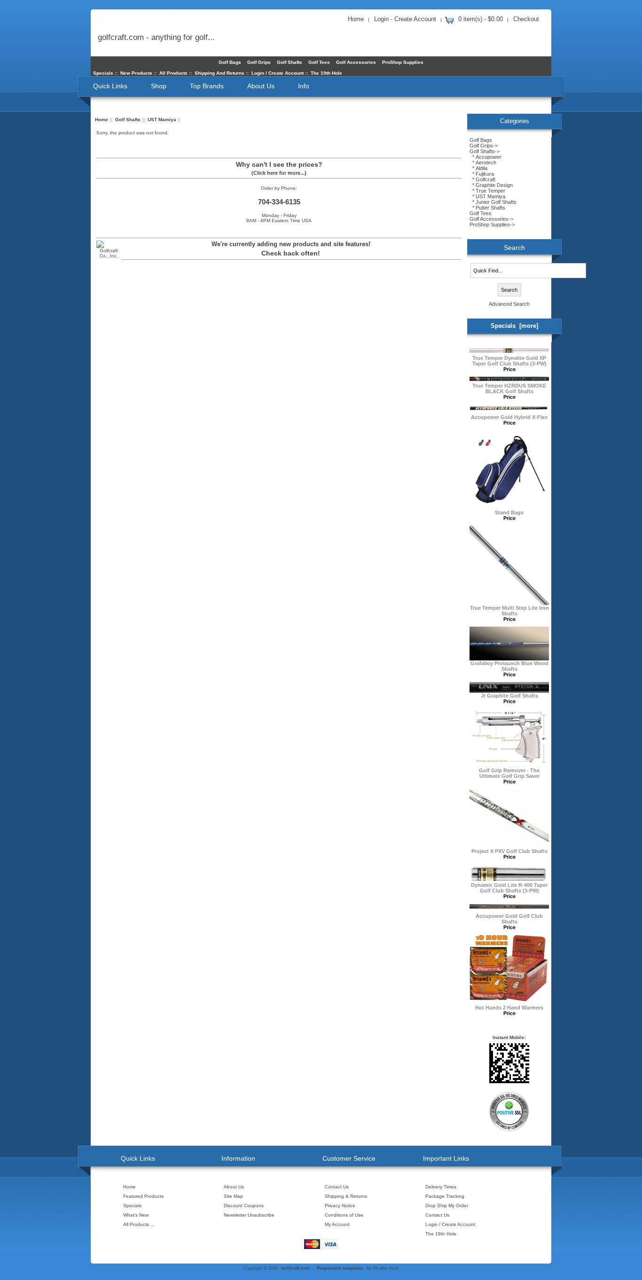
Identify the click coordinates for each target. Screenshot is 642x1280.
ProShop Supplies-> (492, 224)
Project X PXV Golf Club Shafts (509, 851)
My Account (337, 1224)
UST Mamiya (162, 119)
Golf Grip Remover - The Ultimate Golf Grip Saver (509, 773)
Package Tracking (444, 1196)
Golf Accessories (356, 62)
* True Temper (487, 191)
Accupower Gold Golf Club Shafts (509, 918)
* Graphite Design (491, 185)
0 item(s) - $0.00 (480, 19)
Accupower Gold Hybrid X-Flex (509, 417)
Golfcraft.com (295, 1268)
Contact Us (337, 1186)
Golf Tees (319, 62)
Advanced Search (509, 304)
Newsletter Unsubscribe (249, 1215)
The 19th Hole (326, 73)
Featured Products (143, 1196)
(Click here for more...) (278, 173)
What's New (136, 1215)
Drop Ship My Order (446, 1205)
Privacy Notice (340, 1205)
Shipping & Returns (346, 1196)
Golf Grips (259, 62)
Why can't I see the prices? (279, 164)
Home (356, 19)
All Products (173, 73)
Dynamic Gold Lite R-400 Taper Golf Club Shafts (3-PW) (509, 887)
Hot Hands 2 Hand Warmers (509, 1007)
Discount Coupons (244, 1205)
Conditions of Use (344, 1215)
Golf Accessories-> (491, 219)
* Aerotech (483, 162)
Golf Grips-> (484, 145)
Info (303, 86)
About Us (260, 86)
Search (514, 247)
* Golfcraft (482, 179)
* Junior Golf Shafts (493, 202)
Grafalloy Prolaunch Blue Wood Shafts (509, 666)
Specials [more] (514, 325)
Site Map (233, 1196)
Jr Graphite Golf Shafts (509, 695)
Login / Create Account (277, 73)
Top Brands (207, 86)
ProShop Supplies (402, 62)
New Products (136, 73)
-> (485, 151)
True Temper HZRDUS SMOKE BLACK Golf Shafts (509, 388)
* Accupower (485, 157)
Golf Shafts (128, 119)
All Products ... (139, 1224)
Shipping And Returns (219, 73)
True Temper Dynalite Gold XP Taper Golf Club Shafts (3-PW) (509, 360)
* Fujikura (482, 174)
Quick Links (110, 86)
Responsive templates (340, 1268)
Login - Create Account (405, 19)
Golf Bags (230, 62)
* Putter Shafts (487, 207)
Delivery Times (440, 1186)
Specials (103, 73)
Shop (158, 86)
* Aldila (478, 168)
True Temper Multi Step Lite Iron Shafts (509, 610)
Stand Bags (509, 512)
